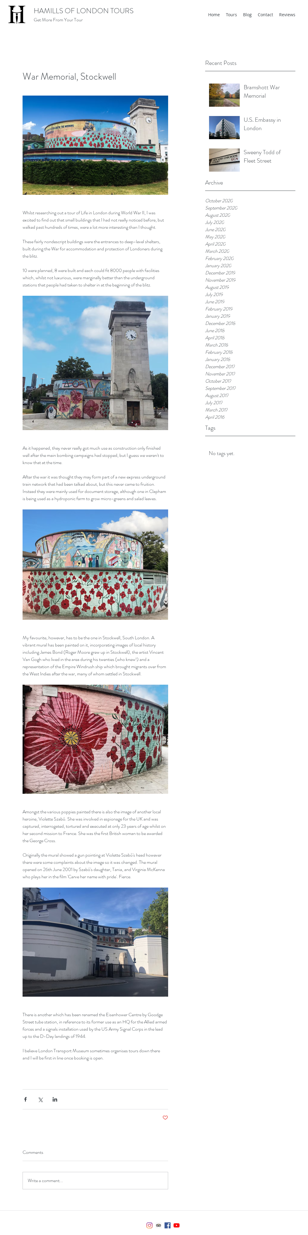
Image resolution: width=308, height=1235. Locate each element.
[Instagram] (149, 1225)
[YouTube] (177, 1225)
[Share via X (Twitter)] (40, 1099)
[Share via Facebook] (25, 1099)
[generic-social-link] (159, 1225)
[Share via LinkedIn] (55, 1099)
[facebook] (168, 1225)
